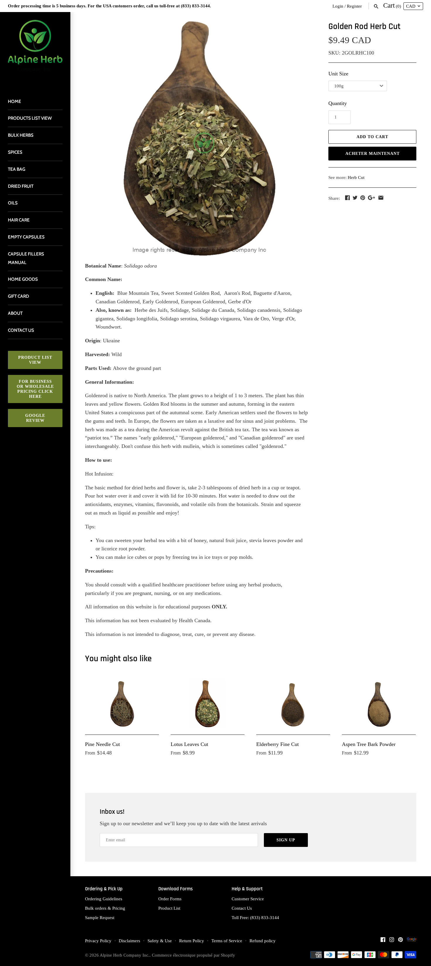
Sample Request (99, 917)
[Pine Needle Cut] (122, 703)
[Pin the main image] (362, 198)
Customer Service (248, 898)
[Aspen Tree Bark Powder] (379, 703)
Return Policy (191, 940)
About (15, 313)
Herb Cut (356, 177)
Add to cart (372, 137)
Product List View (35, 360)
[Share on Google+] (371, 198)
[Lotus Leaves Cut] (208, 703)
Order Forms (169, 898)
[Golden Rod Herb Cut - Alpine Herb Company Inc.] (199, 138)
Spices (15, 152)
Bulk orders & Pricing (105, 908)
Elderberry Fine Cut (277, 744)
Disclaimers (129, 940)
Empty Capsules (26, 237)
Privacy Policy (98, 940)
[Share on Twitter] (355, 198)
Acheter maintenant (372, 153)
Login (337, 6)
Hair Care (19, 220)
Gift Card (18, 296)
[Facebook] (383, 941)
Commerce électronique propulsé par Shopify (193, 955)
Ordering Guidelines (103, 898)
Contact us (21, 330)
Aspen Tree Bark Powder (369, 744)
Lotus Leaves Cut (189, 744)
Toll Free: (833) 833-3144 (255, 917)
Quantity (337, 103)
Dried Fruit (20, 186)
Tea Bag (16, 169)
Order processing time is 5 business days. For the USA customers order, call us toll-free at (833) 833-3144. (109, 5)
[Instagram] (391, 941)
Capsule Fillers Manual (26, 258)
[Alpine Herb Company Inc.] (35, 49)
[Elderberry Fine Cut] (293, 703)
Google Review (35, 418)
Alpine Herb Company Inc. (125, 955)
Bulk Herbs (20, 135)
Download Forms (175, 889)
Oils (13, 203)
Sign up (285, 840)
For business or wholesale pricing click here (35, 389)
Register (354, 6)
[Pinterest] (400, 941)
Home (14, 101)
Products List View (30, 118)
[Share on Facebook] (347, 198)
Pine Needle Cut (102, 744)
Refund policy (263, 940)
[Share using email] (381, 198)
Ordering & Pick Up (104, 889)
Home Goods (23, 279)
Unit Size (338, 74)
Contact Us (242, 908)
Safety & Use (159, 940)
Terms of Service (226, 940)
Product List (169, 908)
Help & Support (247, 889)
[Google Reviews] (411, 941)
